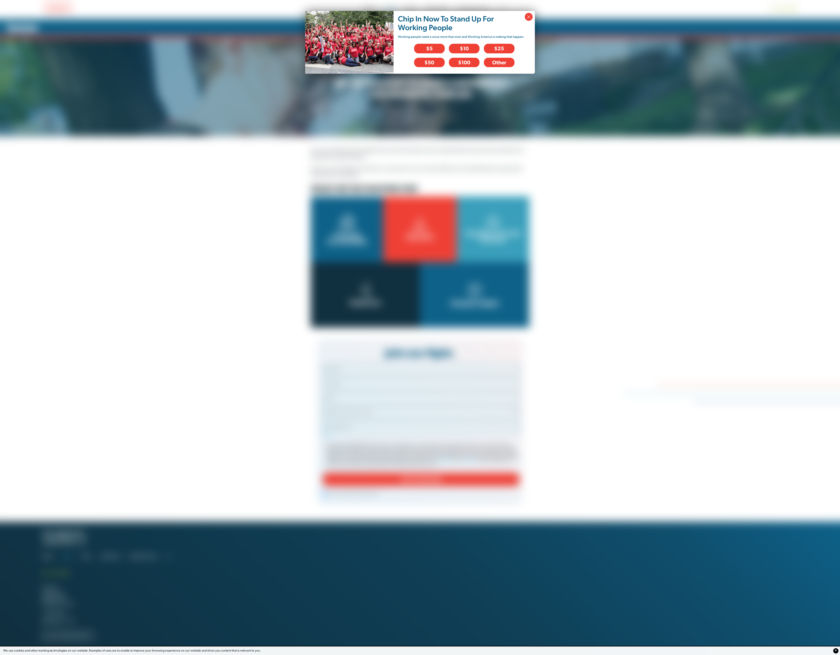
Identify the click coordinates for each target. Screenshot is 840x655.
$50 (429, 62)
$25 (499, 48)
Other (499, 62)
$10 (464, 48)
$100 (464, 62)
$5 (429, 48)
